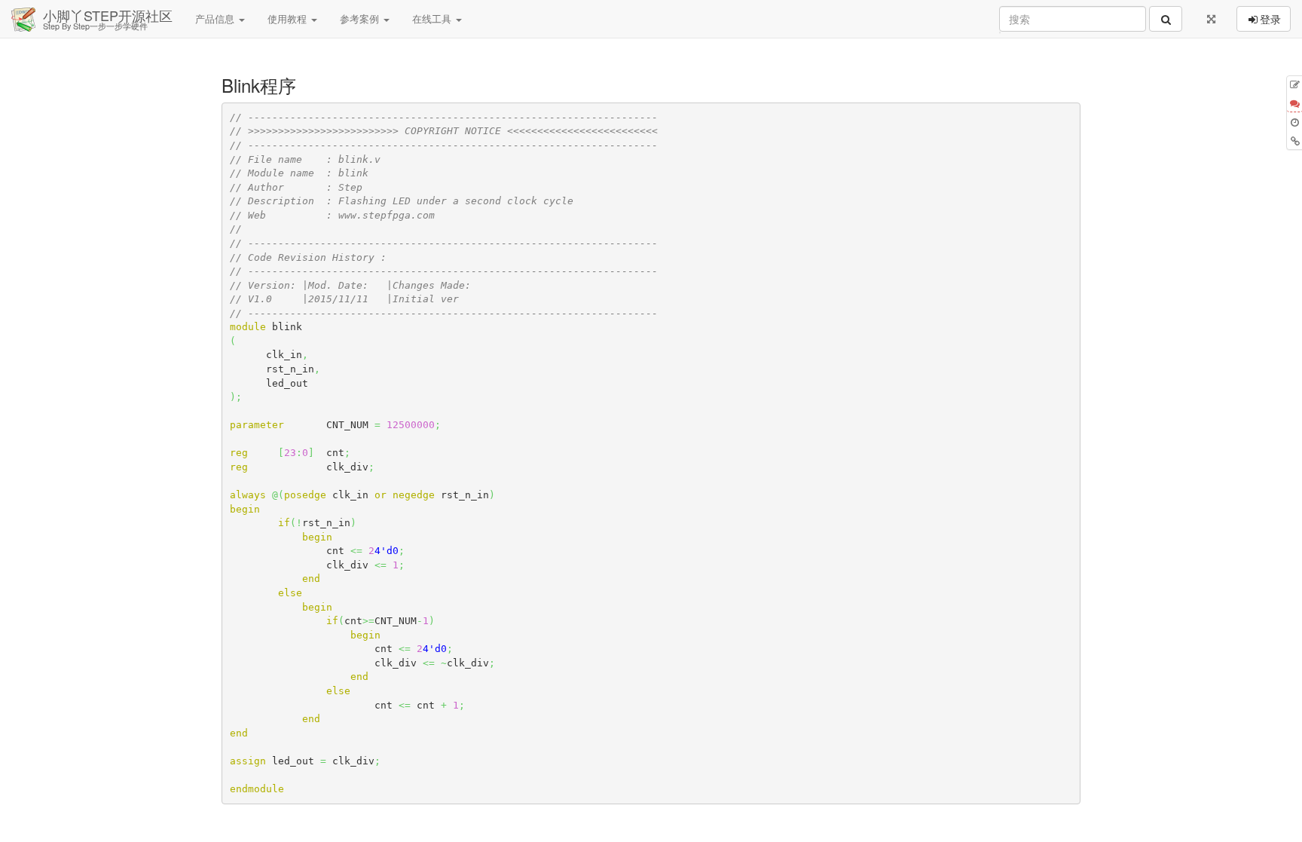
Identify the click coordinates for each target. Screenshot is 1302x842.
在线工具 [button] (433, 18)
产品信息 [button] (216, 18)
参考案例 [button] (361, 18)
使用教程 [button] (288, 18)
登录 (1270, 18)
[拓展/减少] (1211, 19)
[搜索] (1165, 19)
